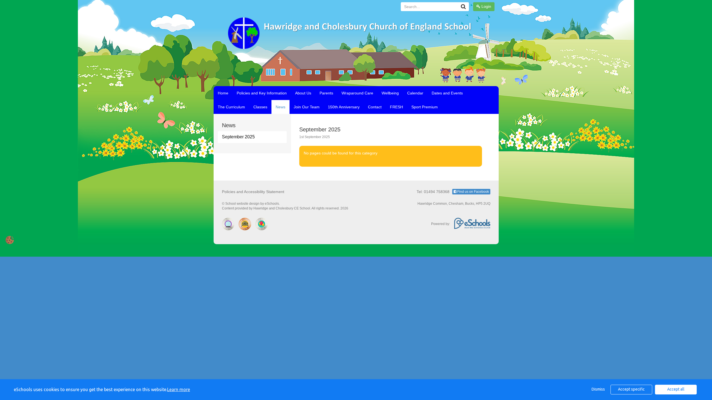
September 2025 (238, 136)
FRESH (396, 107)
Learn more (178, 389)
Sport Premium (424, 107)
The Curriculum (231, 107)
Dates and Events (447, 93)
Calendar (415, 93)
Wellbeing (390, 93)
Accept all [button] (675, 389)
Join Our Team (307, 107)
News (280, 107)
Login (485, 6)
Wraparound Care (357, 93)
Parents (326, 93)
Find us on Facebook (472, 192)
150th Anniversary (344, 107)
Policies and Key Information (262, 93)
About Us (303, 93)
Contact (375, 107)
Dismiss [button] (598, 389)
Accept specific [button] (631, 389)
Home (223, 93)
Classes (260, 107)
